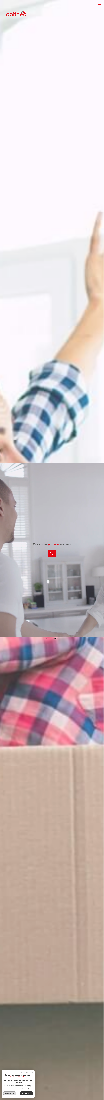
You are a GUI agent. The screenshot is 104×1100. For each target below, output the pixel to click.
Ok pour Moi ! (26, 1093)
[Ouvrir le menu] (101, 5)
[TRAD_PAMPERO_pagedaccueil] (16, 16)
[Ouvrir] (52, 553)
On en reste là (26, 1072)
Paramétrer (9, 1093)
